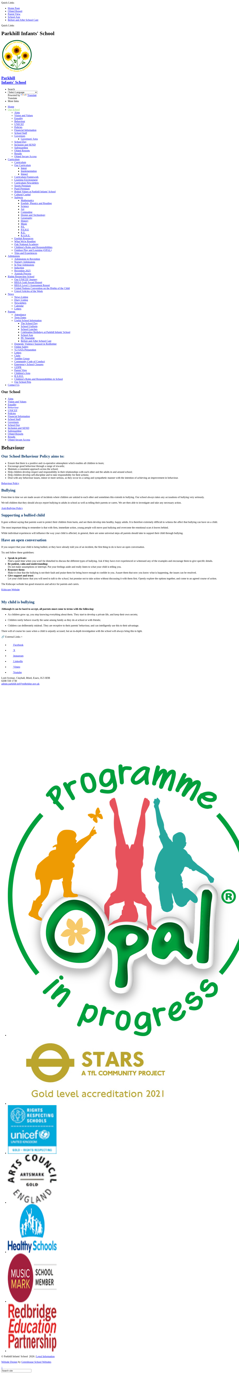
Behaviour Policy (10, 483)
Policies (18, 127)
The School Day (29, 323)
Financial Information (25, 130)
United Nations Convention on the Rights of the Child (42, 288)
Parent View (14, 14)
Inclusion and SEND (25, 144)
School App (14, 17)
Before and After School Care (23, 20)
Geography (26, 218)
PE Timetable (28, 338)
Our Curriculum (22, 165)
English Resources (23, 238)
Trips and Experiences (25, 253)
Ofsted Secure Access (25, 156)
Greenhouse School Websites (36, 1362)
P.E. (23, 226)
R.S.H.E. (25, 235)
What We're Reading (25, 241)
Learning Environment (26, 179)
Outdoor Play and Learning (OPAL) (33, 250)
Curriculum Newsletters (26, 182)
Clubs (17, 355)
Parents (11, 311)
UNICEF (19, 124)
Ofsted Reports (22, 150)
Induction (19, 267)
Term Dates (20, 317)
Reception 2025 (22, 270)
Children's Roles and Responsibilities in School (38, 379)
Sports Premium (22, 185)
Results (18, 153)
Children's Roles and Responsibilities (33, 247)
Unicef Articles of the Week (28, 291)
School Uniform (29, 326)
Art (22, 209)
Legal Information (45, 1356)
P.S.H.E (25, 229)
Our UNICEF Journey (25, 279)
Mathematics (27, 200)
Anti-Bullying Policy (12, 508)
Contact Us (13, 384)
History (24, 220)
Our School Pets (22, 382)
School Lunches (29, 329)
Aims (17, 112)
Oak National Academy (26, 244)
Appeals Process (22, 273)
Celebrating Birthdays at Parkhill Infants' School (45, 332)
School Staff (20, 133)
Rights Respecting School (21, 276)
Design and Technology (33, 215)
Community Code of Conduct (29, 361)
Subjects (18, 197)
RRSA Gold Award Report (28, 282)
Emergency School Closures (28, 364)
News (11, 294)
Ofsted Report (15, 11)
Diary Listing (21, 300)
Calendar (19, 305)
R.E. (23, 232)
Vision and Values (23, 115)
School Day (20, 141)
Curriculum (14, 159)
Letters (17, 308)
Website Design (9, 1362)
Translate (32, 95)
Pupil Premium (22, 188)
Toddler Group (22, 358)
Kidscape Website (10, 589)
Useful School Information (28, 320)
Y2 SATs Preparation (25, 349)
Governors (19, 136)
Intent (24, 168)
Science (25, 206)
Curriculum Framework (26, 177)
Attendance (20, 314)
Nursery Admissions (24, 261)
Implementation (29, 171)
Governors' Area (29, 138)
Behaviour (19, 121)
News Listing (21, 297)
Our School (14, 109)
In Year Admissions (24, 264)
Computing (26, 212)
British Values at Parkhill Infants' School (35, 191)
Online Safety (21, 346)
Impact (24, 174)
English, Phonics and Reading (36, 203)
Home (11, 106)
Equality (18, 118)
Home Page (14, 8)
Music (24, 223)
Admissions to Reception (27, 259)
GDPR (17, 367)
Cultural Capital (22, 194)
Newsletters (20, 302)
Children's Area (22, 373)
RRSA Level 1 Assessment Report (32, 285)
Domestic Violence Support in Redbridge (35, 343)
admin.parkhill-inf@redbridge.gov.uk (20, 683)
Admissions (14, 256)
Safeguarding (21, 147)
